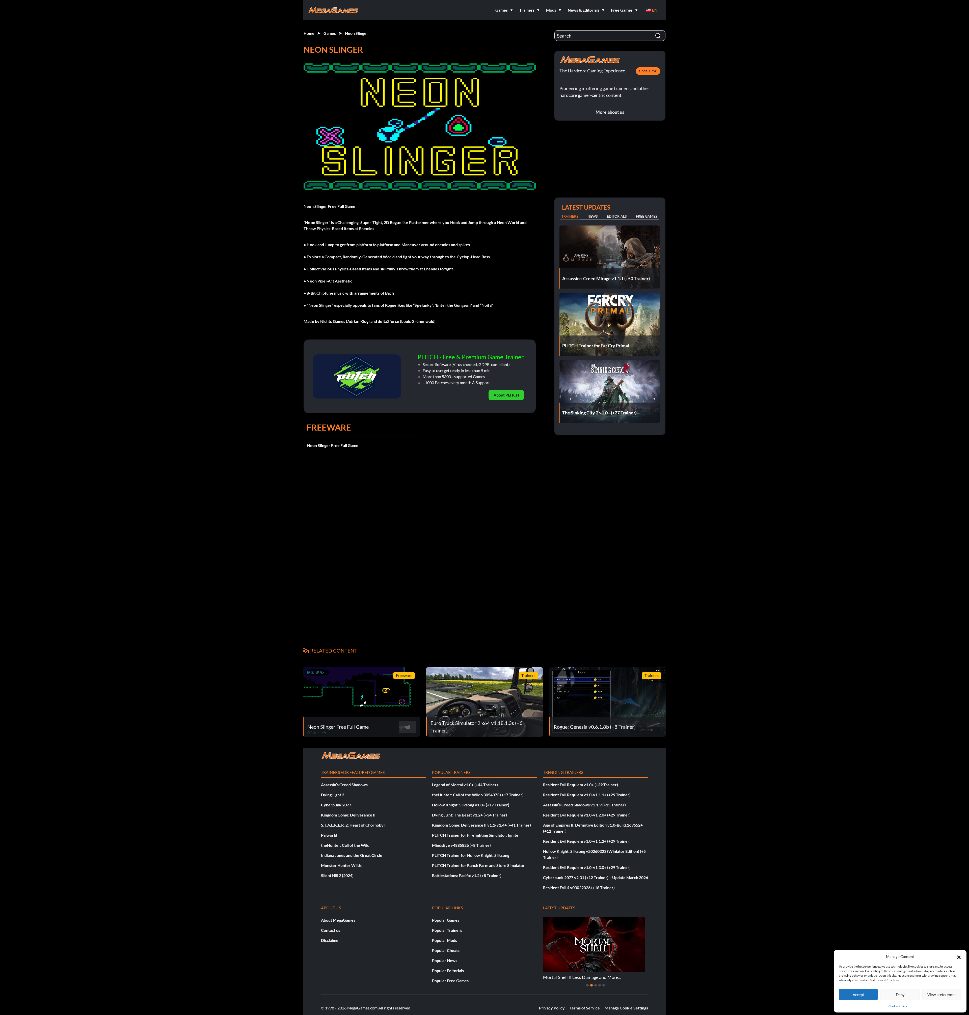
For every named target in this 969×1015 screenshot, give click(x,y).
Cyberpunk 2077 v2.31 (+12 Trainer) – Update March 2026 (595, 877)
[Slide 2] (591, 985)
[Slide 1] (587, 985)
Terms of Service (585, 1007)
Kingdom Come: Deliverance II (348, 814)
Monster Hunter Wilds (341, 865)
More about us (610, 112)
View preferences (941, 994)
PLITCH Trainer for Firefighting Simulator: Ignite (475, 835)
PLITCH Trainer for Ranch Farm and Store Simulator (478, 865)
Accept (858, 994)
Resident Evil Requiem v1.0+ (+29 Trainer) (580, 784)
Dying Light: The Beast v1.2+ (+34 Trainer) (469, 814)
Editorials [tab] (617, 216)
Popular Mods (444, 940)
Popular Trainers (447, 930)
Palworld (329, 835)
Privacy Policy (552, 1007)
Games (330, 33)
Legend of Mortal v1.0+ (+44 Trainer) (465, 784)
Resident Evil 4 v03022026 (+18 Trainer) (579, 887)
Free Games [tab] (646, 216)
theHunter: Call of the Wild (345, 845)
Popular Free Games (450, 980)
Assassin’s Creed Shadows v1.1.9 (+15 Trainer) (584, 804)
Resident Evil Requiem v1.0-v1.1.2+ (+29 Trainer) (587, 841)
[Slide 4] (599, 985)
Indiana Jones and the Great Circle (351, 855)
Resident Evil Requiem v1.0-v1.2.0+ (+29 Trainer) (587, 814)
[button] (958, 956)
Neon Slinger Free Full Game (332, 445)
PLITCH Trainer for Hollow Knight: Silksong (470, 855)
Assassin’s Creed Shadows (344, 784)
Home (309, 33)
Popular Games (445, 920)
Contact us (330, 930)
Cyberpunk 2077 (336, 804)
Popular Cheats (446, 950)
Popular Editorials (448, 970)
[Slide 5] (603, 985)
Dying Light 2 (332, 794)
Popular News (444, 960)
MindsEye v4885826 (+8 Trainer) (461, 845)
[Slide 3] (595, 985)
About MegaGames (338, 920)
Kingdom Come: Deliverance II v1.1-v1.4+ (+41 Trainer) (481, 825)
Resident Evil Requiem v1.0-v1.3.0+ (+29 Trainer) (587, 867)
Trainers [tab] (569, 216)
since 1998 (648, 70)
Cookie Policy (898, 1006)
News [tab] (592, 216)
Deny (900, 994)
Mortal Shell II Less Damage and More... (582, 977)
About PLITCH (506, 394)
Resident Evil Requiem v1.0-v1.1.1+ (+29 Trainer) (587, 794)
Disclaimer (330, 940)
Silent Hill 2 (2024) (337, 875)
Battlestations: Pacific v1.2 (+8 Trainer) (466, 875)
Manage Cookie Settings (626, 1007)
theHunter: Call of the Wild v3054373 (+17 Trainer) (478, 794)
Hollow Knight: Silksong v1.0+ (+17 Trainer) (470, 804)
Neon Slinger (356, 33)
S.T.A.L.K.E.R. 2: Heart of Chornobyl (353, 825)
